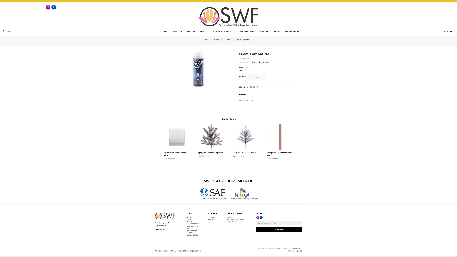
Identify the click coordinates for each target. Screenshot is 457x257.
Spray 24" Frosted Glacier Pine (245, 153)
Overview (242, 94)
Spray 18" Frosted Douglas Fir (210, 153)
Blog (188, 219)
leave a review (264, 62)
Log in (446, 31)
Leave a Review (192, 235)
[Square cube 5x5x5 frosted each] (177, 137)
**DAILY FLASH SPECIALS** (222, 31)
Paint (228, 40)
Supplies (191, 31)
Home (166, 31)
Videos (189, 222)
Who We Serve (192, 226)
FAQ (187, 228)
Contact (278, 31)
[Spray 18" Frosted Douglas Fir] (211, 137)
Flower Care (191, 231)
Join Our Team (264, 31)
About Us (190, 217)
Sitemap (173, 251)
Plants (203, 31)
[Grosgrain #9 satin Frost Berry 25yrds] (280, 137)
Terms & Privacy (161, 251)
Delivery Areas (192, 224)
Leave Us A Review (292, 31)
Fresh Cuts (177, 31)
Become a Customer (245, 31)
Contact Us (232, 222)
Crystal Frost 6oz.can (243, 40)
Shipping (190, 233)
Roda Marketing (194, 251)
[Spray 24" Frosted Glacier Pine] (246, 137)
